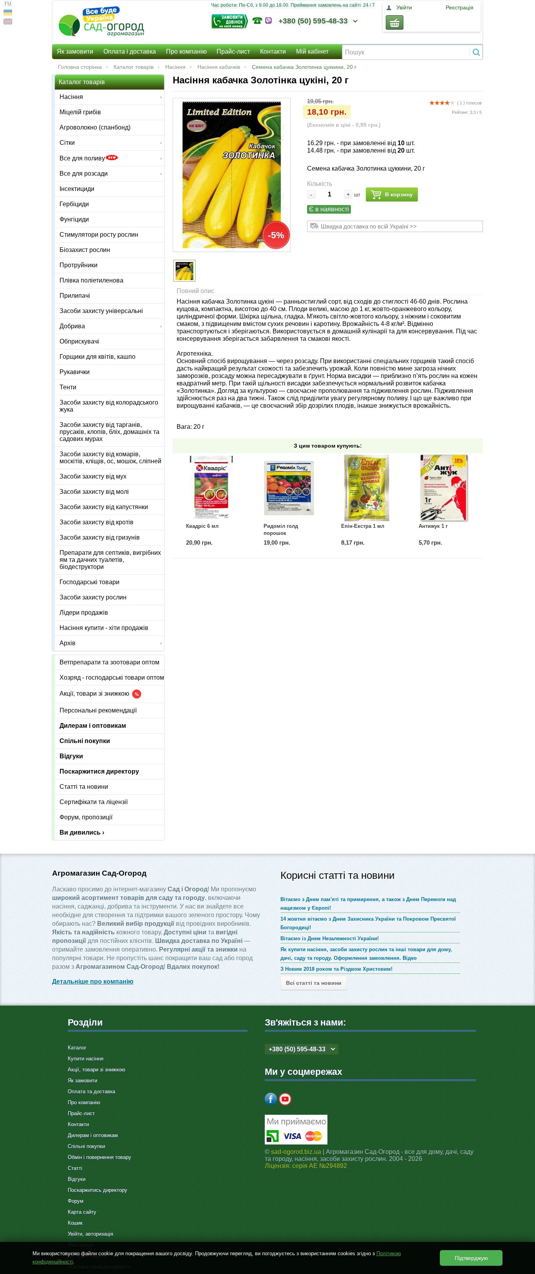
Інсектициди (77, 188)
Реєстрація (460, 7)
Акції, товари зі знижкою (95, 694)
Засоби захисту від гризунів (100, 537)
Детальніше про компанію (93, 981)
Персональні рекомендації (98, 710)
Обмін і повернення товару (99, 1157)
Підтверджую (471, 1258)
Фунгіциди (74, 219)
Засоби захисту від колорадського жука (109, 406)
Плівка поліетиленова (91, 280)
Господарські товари (89, 582)
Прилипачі (75, 295)
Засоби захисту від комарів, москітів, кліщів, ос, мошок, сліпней (110, 457)
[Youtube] (285, 1099)
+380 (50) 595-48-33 (313, 21)
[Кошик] (394, 22)
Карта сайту (82, 1212)
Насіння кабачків (218, 67)
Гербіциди (74, 204)
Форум (75, 1201)
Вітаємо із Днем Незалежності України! (329, 938)
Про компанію (186, 51)
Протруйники (79, 265)
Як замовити (75, 51)
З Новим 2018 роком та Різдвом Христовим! (336, 969)
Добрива (72, 326)
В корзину (399, 194)
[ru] (8, 4)
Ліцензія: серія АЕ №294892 (306, 1165)
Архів (68, 643)
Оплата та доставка (91, 1091)
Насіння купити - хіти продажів (104, 627)
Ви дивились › (82, 832)
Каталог (77, 1048)
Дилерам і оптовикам (93, 725)
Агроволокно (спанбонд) (95, 127)
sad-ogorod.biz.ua (296, 1151)
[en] (8, 22)
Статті (75, 1168)
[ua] (8, 13)
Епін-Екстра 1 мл (362, 526)
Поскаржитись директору (97, 1190)
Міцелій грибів (80, 112)
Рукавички (75, 372)
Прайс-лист (233, 51)
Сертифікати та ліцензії (94, 802)
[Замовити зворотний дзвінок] (231, 20)
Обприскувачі (79, 341)
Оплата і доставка (129, 51)
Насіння (175, 67)
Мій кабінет (312, 51)
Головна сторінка (80, 67)
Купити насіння (85, 1059)
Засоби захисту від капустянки (104, 507)
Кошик (75, 1223)
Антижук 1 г (433, 526)
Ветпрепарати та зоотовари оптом (109, 662)
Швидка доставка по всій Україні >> (369, 226)
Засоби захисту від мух (93, 476)
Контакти (273, 51)
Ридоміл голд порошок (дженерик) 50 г (283, 533)
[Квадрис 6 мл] (211, 487)
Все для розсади (84, 173)
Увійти (404, 7)
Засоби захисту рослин (93, 597)
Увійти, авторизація (90, 1234)
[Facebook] (271, 1099)
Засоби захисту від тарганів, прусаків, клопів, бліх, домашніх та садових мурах (109, 431)
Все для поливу (82, 158)
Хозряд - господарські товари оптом (112, 677)
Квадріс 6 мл (202, 526)
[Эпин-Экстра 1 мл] (366, 487)
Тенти (68, 387)
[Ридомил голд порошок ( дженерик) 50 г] (289, 487)
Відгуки (71, 756)
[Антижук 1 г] (444, 487)
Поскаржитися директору (99, 771)
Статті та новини (84, 786)
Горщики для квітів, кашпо (98, 356)
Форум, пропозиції (86, 817)
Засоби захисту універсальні (101, 311)
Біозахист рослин (85, 250)
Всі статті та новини (314, 983)
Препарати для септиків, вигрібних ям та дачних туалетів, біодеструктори (110, 559)
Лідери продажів (84, 612)
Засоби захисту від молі (94, 491)
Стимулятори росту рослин (99, 234)
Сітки (67, 142)
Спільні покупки (85, 741)
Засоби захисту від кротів (97, 522)
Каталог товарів (134, 67)
